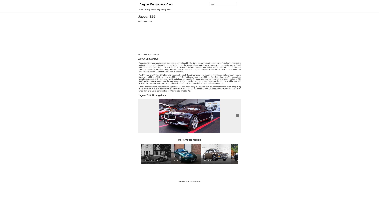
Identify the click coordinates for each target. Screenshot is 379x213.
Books (169, 10)
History (147, 10)
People (153, 10)
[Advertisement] (189, 38)
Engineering (161, 10)
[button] (237, 115)
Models (141, 10)
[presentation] (234, 154)
